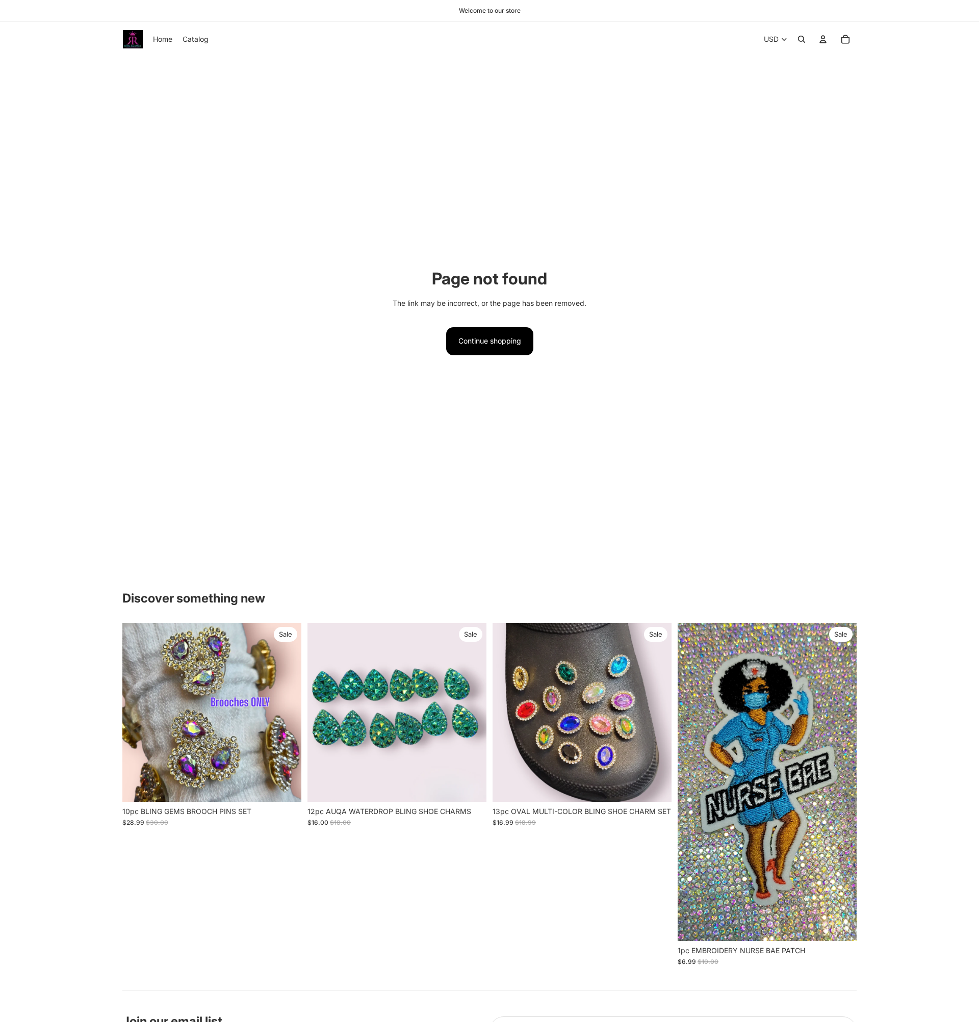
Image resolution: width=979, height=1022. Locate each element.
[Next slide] (286, 712)
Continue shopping (489, 340)
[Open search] (801, 39)
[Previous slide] (137, 712)
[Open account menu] (823, 39)
